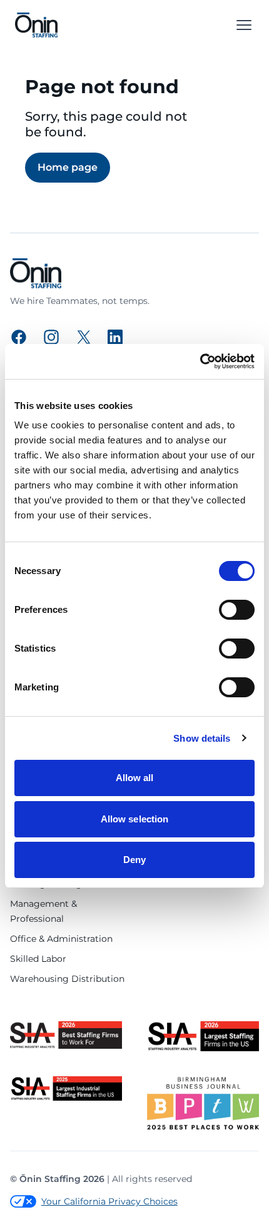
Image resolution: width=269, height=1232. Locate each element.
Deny (134, 859)
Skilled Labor (38, 958)
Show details (201, 738)
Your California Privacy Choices (109, 1201)
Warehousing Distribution (67, 978)
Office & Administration (61, 938)
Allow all (135, 777)
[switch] (237, 610)
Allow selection (135, 819)
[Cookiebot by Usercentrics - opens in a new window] (200, 361)
